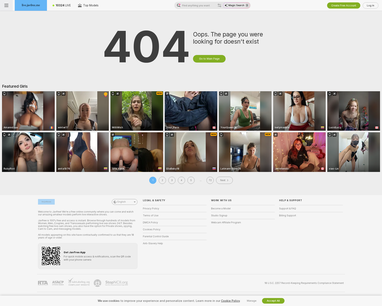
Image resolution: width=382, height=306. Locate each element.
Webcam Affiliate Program (226, 222)
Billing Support (287, 215)
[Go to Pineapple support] (98, 283)
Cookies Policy (151, 229)
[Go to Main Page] (31, 5)
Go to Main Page (209, 58)
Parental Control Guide (156, 236)
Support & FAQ (287, 208)
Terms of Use (150, 215)
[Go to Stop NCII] (117, 283)
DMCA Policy (150, 222)
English (121, 201)
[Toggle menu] (6, 5)
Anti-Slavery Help (153, 243)
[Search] (219, 5)
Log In (370, 5)
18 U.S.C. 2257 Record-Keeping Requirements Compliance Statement (304, 283)
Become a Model (221, 208)
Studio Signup (219, 215)
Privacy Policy (151, 208)
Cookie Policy (230, 300)
